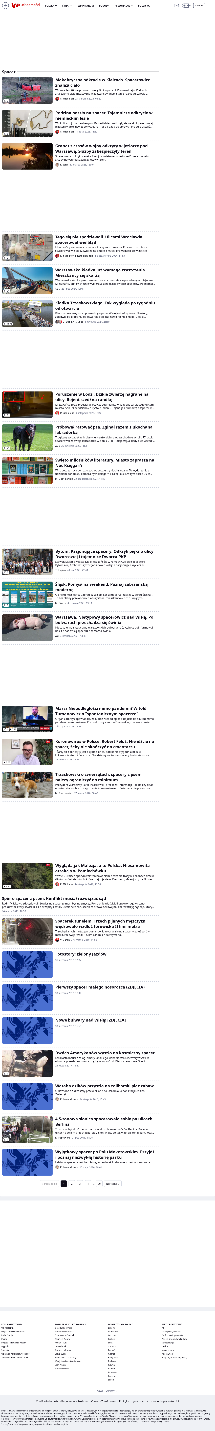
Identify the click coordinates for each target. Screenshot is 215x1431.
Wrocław (112, 1335)
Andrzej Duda (61, 1342)
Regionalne (122, 5)
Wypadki (5, 1346)
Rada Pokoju (7, 1335)
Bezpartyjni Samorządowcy (174, 1357)
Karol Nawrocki (62, 1368)
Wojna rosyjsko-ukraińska (13, 1331)
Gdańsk (111, 1353)
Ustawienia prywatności (163, 1401)
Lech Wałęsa (61, 1364)
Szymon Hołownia (63, 1350)
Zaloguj (199, 5)
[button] (186, 6)
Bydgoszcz (113, 1357)
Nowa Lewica (168, 1350)
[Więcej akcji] (157, 79)
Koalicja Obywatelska (171, 1331)
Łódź (110, 1342)
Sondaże (5, 1350)
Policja (4, 1339)
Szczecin (112, 1346)
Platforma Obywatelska (172, 1335)
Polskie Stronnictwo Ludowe (174, 1339)
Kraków (111, 1339)
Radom (111, 1368)
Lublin (111, 1379)
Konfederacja (168, 1342)
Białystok (112, 1361)
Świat (66, 5)
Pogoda (104, 5)
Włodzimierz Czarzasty (65, 1357)
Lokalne (111, 1327)
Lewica (165, 1346)
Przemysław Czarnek (64, 1335)
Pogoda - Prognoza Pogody (13, 1342)
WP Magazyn (7, 1327)
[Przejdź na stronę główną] (5, 8)
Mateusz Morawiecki (64, 1331)
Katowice (112, 1372)
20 (99, 1183)
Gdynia (111, 1364)
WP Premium (86, 5)
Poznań (111, 1350)
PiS (163, 1327)
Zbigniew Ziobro (62, 1339)
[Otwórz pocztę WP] (176, 5)
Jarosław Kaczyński (63, 1327)
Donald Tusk (60, 1346)
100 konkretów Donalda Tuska (15, 1357)
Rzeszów (112, 1376)
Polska (49, 5)
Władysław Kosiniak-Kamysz (68, 1361)
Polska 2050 (167, 1353)
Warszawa (113, 1331)
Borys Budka (61, 1353)
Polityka (144, 5)
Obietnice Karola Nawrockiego (15, 1353)
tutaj (66, 1424)
